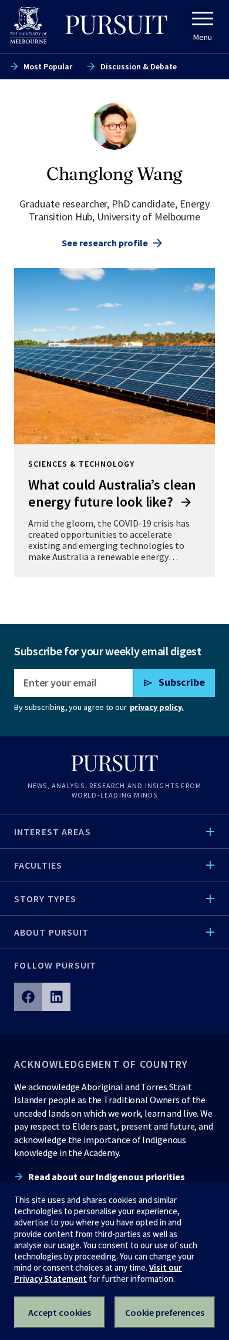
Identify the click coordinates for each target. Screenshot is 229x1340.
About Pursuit (51, 932)
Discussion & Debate (138, 66)
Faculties (38, 865)
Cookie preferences (164, 1312)
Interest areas (52, 832)
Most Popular (47, 66)
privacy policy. (157, 707)
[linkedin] (56, 997)
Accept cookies (59, 1312)
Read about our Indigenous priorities (106, 1176)
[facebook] (28, 997)
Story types (45, 899)
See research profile (105, 243)
